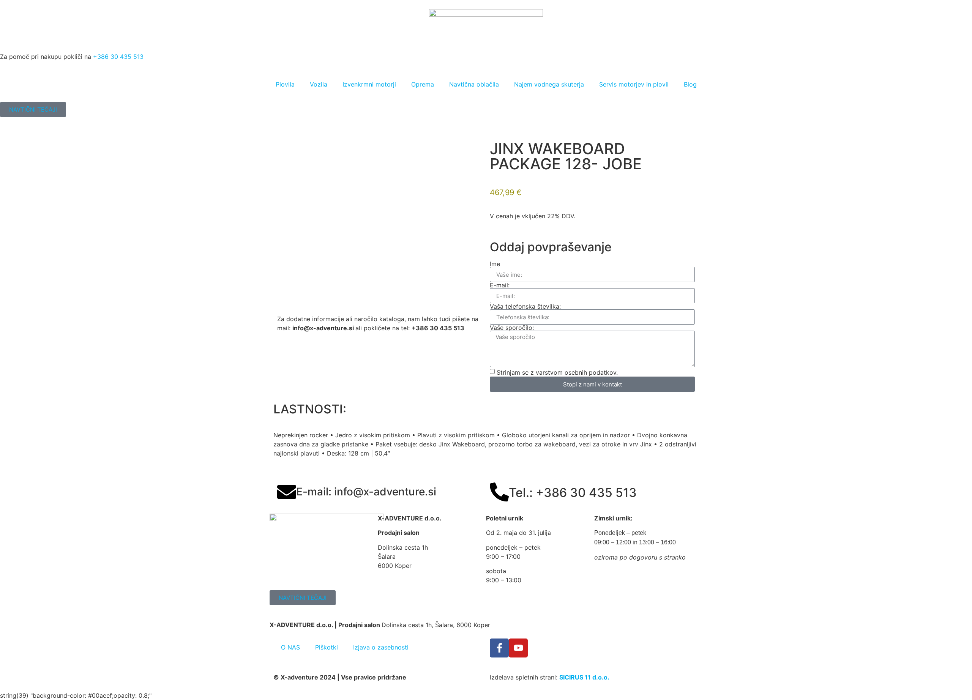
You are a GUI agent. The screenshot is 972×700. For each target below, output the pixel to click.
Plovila (285, 84)
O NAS (290, 647)
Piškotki (326, 647)
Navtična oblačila (474, 84)
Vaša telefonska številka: (525, 306)
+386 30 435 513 (118, 56)
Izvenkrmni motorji (369, 84)
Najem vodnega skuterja (549, 84)
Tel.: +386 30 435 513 (573, 492)
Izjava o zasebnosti (381, 647)
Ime (495, 264)
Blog (690, 84)
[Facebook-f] (499, 648)
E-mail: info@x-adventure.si (366, 491)
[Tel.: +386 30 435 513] (499, 491)
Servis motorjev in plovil (634, 84)
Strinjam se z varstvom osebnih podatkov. (557, 372)
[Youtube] (518, 648)
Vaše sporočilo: (512, 328)
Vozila (318, 84)
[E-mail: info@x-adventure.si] (286, 491)
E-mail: (500, 285)
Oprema (422, 84)
